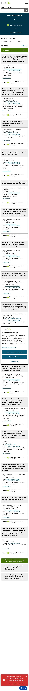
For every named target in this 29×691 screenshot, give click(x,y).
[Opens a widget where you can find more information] (23, 688)
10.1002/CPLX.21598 (10, 444)
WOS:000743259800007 (14, 134)
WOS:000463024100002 (14, 225)
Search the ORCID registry (7, 7)
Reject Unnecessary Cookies (14, 352)
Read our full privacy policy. (9, 347)
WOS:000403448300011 (14, 287)
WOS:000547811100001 (14, 163)
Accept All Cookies (14, 356)
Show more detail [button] (7, 78)
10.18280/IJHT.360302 (10, 255)
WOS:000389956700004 (14, 320)
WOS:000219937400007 (14, 480)
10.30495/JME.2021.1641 (11, 133)
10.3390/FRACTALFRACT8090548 (13, 69)
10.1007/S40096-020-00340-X (12, 162)
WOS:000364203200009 (14, 413)
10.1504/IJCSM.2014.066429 (12, 479)
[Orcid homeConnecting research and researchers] (5, 2)
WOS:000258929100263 (14, 543)
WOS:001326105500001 (14, 70)
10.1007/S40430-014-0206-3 (12, 379)
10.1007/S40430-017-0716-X (12, 286)
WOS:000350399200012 (14, 380)
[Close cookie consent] (26, 328)
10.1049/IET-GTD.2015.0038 (12, 412)
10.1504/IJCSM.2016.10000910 (13, 318)
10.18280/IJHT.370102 (10, 224)
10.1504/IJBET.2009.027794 (12, 510)
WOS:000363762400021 (14, 446)
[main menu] (26, 3)
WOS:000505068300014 (14, 193)
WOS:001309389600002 (14, 103)
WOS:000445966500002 (14, 256)
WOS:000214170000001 (14, 511)
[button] (24, 45)
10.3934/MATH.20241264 (11, 102)
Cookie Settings (14, 361)
